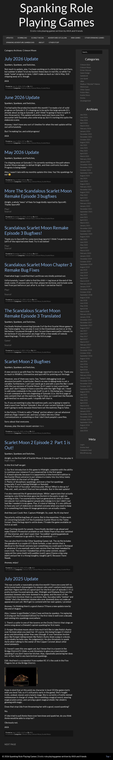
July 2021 (83, 214)
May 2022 (84, 195)
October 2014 (85, 420)
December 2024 (86, 165)
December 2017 (86, 320)
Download (22, 38)
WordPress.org (85, 453)
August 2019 (85, 267)
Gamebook (84, 76)
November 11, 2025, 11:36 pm (23, 254)
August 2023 (85, 184)
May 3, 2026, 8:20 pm (20, 180)
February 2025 (85, 159)
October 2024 (85, 170)
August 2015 (85, 392)
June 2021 (84, 217)
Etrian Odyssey (85, 70)
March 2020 (84, 250)
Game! (7, 340)
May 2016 (84, 367)
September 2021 (86, 212)
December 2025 (86, 134)
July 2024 (83, 178)
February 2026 (85, 128)
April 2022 (84, 198)
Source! (8, 211)
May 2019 (84, 275)
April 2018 (84, 309)
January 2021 (85, 226)
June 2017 (84, 334)
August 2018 (85, 298)
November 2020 (86, 228)
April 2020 (84, 248)
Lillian (82, 81)
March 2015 (84, 406)
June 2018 (84, 303)
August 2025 (85, 142)
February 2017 (85, 345)
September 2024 (86, 173)
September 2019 (86, 264)
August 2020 (85, 237)
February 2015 (85, 408)
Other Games (56, 569)
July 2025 (83, 145)
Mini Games (75, 38)
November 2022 (86, 189)
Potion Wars (84, 92)
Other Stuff (54, 42)
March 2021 (84, 223)
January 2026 (85, 131)
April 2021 (84, 220)
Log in (82, 445)
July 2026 (83, 115)
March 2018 (84, 311)
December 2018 (86, 289)
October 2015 (85, 386)
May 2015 (84, 400)
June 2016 (84, 364)
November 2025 (86, 137)
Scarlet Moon (37, 38)
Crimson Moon (35, 88)
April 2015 (84, 403)
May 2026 (84, 120)
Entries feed (84, 447)
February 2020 (85, 253)
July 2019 (83, 270)
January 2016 (85, 378)
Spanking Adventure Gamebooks (20, 42)
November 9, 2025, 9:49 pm (22, 350)
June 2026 (84, 117)
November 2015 (86, 383)
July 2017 (83, 331)
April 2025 (84, 153)
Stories (82, 98)
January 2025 (85, 162)
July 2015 (83, 395)
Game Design (47, 569)
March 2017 (84, 342)
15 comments (10, 569)
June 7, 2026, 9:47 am (20, 141)
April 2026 (84, 123)
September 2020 (86, 234)
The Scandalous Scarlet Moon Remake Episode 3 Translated (33, 313)
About (41, 42)
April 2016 (84, 370)
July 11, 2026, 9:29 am (20, 86)
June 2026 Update (22, 97)
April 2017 (84, 339)
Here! (55, 536)
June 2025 (84, 148)
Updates (9, 38)
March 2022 (84, 201)
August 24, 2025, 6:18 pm (21, 431)
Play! (7, 209)
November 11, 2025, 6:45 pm (22, 299)
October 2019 (85, 262)
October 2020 (85, 231)
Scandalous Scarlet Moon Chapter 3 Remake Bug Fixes (39, 267)
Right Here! (10, 460)
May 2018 (84, 306)
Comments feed (85, 450)
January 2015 (85, 411)
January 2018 (85, 317)
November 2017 (86, 323)
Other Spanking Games (94, 38)
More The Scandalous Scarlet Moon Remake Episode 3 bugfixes (39, 193)
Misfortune (84, 87)
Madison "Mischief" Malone (90, 84)
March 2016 (84, 372)
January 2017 (85, 347)
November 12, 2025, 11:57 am (23, 217)
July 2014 (83, 428)
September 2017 (86, 325)
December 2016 (86, 350)
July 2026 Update (21, 58)
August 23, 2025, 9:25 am (21, 568)
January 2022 (85, 206)
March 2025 (84, 156)
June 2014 (84, 431)
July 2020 (83, 239)
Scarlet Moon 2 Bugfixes (28, 361)
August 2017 (85, 328)
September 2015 (86, 389)
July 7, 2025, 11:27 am (20, 732)
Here (41, 426)
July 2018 (83, 300)
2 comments (10, 181)
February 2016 (85, 375)
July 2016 (83, 361)
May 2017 (84, 336)
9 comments (10, 734)
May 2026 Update (22, 152)
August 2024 (85, 176)
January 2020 (85, 256)
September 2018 (86, 295)
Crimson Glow (25, 88)
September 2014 (86, 422)
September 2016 (86, 356)
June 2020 (84, 242)
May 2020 (84, 245)
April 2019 (84, 278)
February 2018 (85, 314)
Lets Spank (84, 78)
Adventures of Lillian (57, 38)
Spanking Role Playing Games (56, 15)
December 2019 (86, 259)
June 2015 (84, 397)
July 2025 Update (21, 578)
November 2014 (86, 417)
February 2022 (85, 203)
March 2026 (84, 126)
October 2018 (85, 292)
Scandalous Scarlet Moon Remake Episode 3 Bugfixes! (37, 230)
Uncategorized (85, 101)
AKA (31, 86)
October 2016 (85, 353)
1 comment (9, 88)
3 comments (10, 352)
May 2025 (84, 151)
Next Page (10, 744)
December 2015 (86, 381)
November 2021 (86, 209)
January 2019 (85, 286)
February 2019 (85, 284)
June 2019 (84, 273)
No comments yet (11, 218)
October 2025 (85, 140)
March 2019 (84, 281)
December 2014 (86, 414)
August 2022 (85, 192)
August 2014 (85, 425)
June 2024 (84, 181)
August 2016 (85, 359)
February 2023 (85, 187)
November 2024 (86, 167)
